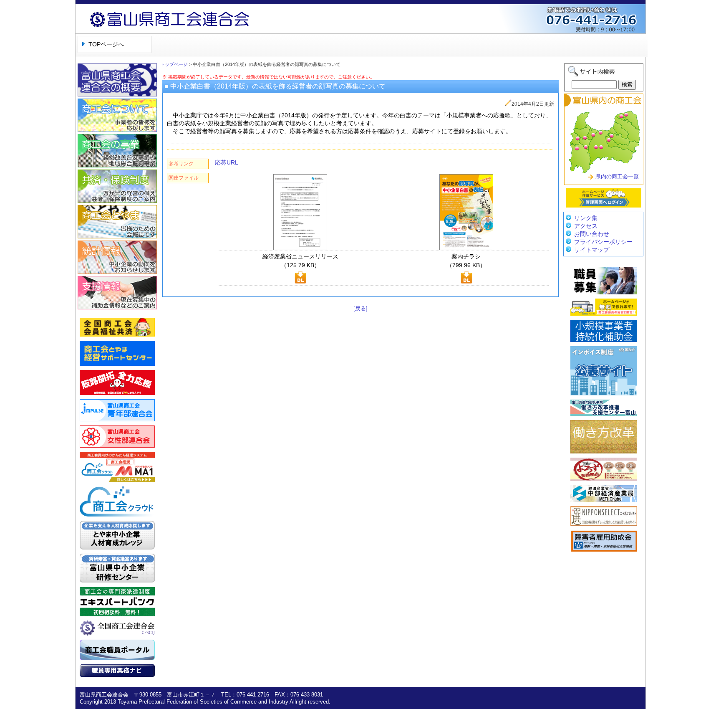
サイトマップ (591, 249)
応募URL (226, 162)
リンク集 (585, 218)
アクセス (585, 226)
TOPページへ (106, 44)
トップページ (174, 64)
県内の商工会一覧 (617, 176)
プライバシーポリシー (603, 241)
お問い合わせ (591, 233)
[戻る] (360, 308)
